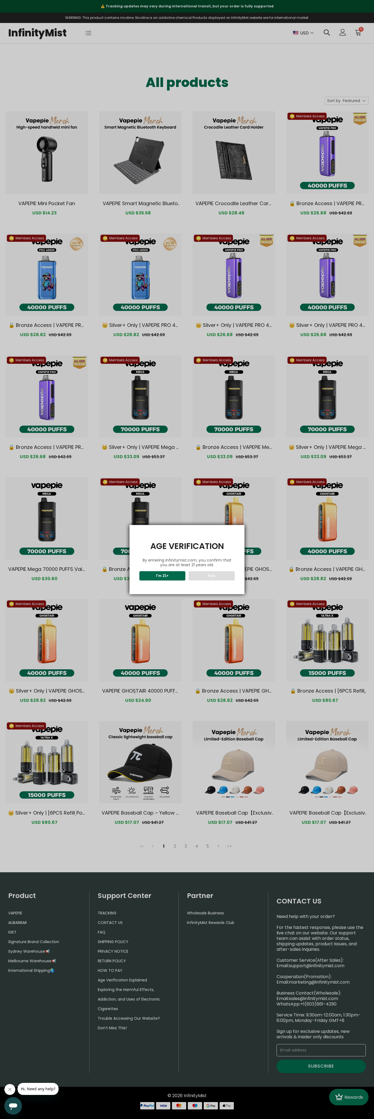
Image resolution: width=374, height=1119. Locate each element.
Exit (211, 576)
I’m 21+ (162, 576)
